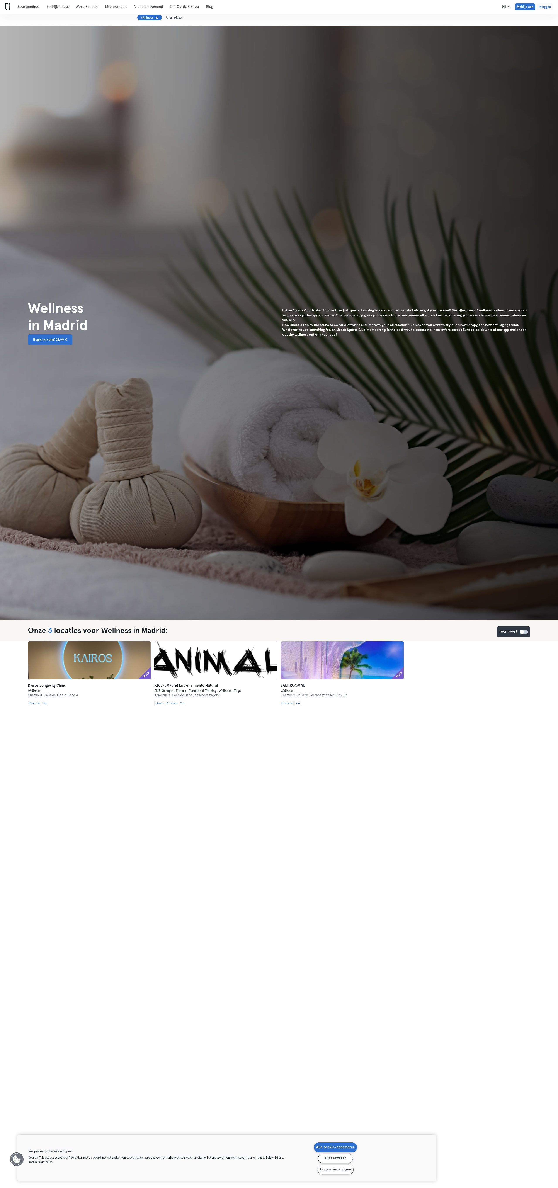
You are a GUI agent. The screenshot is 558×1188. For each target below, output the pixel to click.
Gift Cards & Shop (184, 7)
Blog (209, 7)
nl (505, 7)
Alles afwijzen (335, 1158)
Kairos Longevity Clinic (47, 686)
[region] (226, 1158)
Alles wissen (175, 17)
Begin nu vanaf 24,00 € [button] (50, 339)
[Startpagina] (7, 7)
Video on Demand (148, 7)
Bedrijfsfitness (57, 7)
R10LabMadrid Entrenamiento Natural (186, 686)
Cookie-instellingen (335, 1169)
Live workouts (116, 7)
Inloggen (545, 7)
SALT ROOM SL (293, 686)
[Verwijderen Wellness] (156, 17)
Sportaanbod (28, 7)
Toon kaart (524, 632)
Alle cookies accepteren (335, 1147)
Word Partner (87, 7)
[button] (17, 1159)
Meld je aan (525, 7)
